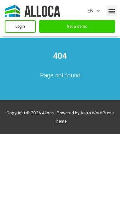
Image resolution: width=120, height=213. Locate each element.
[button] (111, 10)
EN (90, 11)
